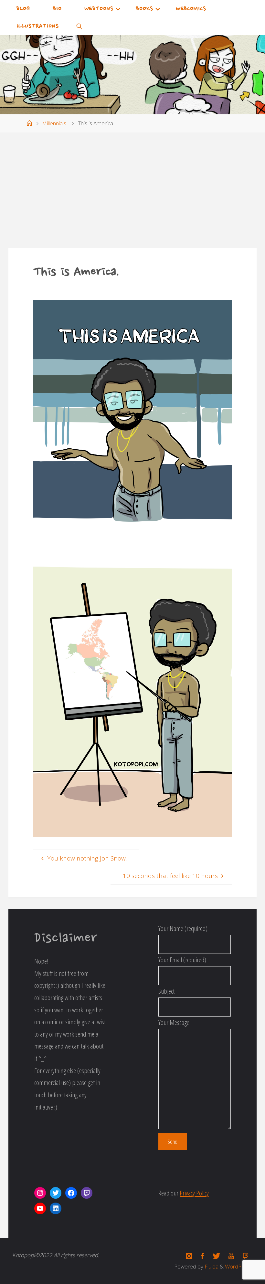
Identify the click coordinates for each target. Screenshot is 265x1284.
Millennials (54, 123)
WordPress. (239, 1266)
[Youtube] (231, 1256)
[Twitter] (216, 1256)
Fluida (210, 1266)
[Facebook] (202, 1256)
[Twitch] (245, 1256)
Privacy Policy (194, 1192)
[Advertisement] (132, 190)
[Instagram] (189, 1256)
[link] (79, 26)
